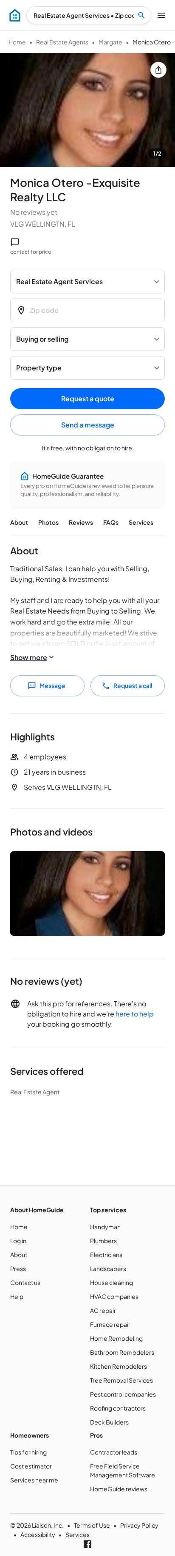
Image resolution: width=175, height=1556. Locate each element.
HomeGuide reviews (118, 1489)
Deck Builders (109, 1422)
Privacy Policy (139, 1525)
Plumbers (103, 1240)
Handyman (105, 1226)
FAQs (111, 522)
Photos (48, 522)
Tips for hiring (28, 1452)
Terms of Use (92, 1525)
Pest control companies (123, 1394)
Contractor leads (113, 1452)
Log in (18, 1240)
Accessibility (37, 1534)
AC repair (103, 1310)
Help (16, 1296)
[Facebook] (87, 1544)
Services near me (34, 1480)
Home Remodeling (116, 1338)
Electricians (106, 1254)
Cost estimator (31, 1466)
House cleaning (111, 1282)
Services (141, 522)
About (19, 522)
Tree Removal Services (121, 1380)
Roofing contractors (118, 1408)
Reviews (81, 522)
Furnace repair (110, 1324)
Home (17, 42)
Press (18, 1268)
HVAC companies (114, 1296)
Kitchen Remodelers (118, 1366)
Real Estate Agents (62, 42)
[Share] (158, 70)
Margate (110, 42)
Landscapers (108, 1268)
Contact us (25, 1282)
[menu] (14, 15)
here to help (135, 1013)
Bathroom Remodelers (122, 1352)
